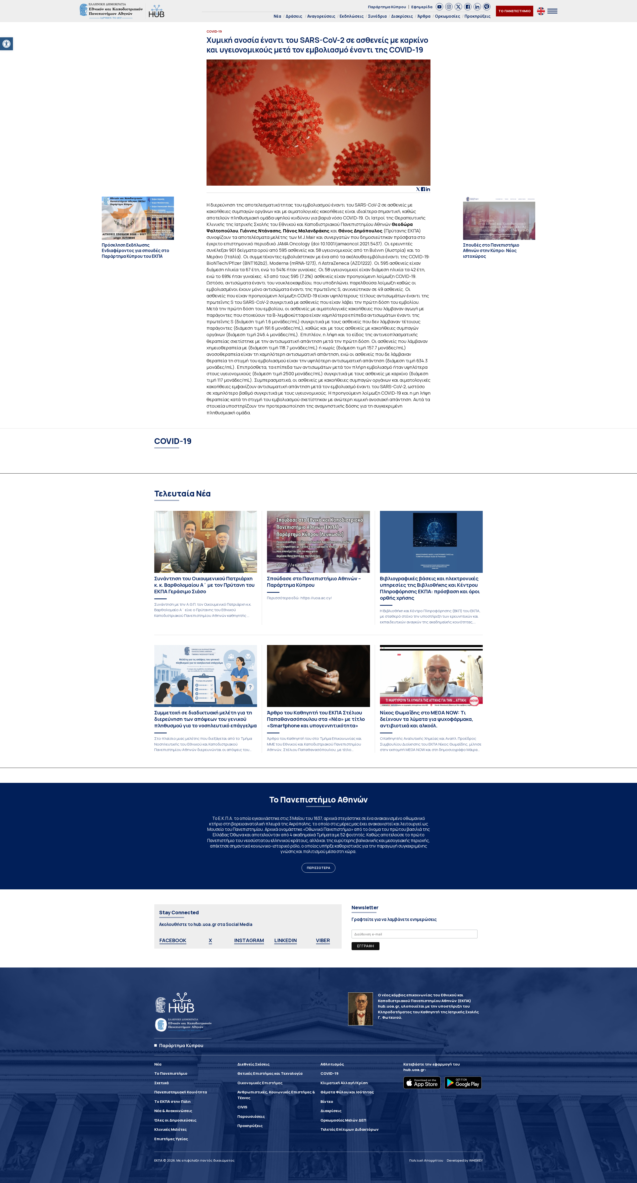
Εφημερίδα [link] (421, 7)
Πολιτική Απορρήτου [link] (426, 1160)
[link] (6, 43)
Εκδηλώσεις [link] (352, 16)
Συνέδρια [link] (377, 16)
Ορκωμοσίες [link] (447, 16)
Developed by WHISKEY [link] (465, 1160)
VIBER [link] (323, 940)
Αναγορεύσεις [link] (321, 16)
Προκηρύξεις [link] (477, 16)
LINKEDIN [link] (285, 940)
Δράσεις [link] (294, 16)
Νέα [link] (277, 16)
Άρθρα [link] (423, 16)
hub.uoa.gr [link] (414, 1069)
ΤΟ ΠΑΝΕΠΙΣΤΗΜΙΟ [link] (514, 11)
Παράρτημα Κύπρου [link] (387, 7)
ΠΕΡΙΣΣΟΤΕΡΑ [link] (318, 867)
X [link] (210, 940)
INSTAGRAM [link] (249, 940)
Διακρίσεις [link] (402, 16)
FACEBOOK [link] (172, 940)
